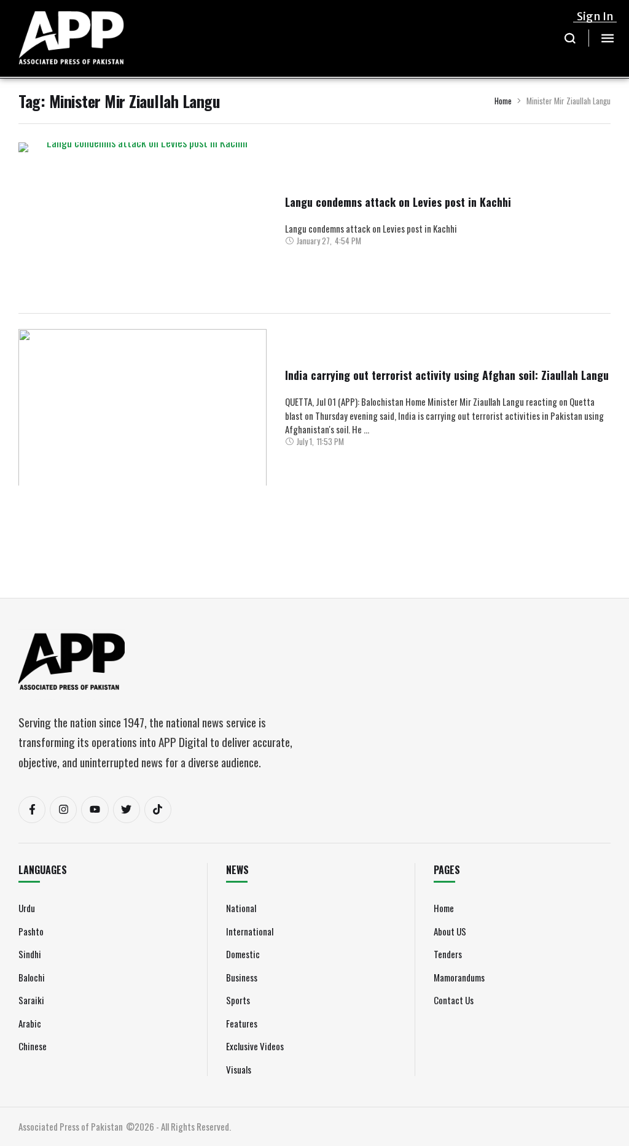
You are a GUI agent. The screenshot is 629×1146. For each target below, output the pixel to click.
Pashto (31, 931)
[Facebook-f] (31, 809)
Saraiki (31, 1000)
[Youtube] (94, 809)
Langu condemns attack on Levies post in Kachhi (398, 202)
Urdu (26, 908)
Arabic (29, 1023)
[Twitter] (126, 809)
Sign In (595, 16)
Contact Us (454, 1000)
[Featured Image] (142, 234)
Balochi (31, 977)
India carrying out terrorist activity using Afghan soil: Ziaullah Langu (447, 375)
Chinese (32, 1046)
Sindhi (29, 954)
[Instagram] (63, 809)
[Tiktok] (157, 809)
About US (450, 931)
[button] (570, 38)
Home (503, 101)
